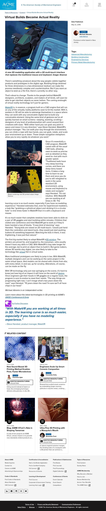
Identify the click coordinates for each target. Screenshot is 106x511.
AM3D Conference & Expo (17, 297)
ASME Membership (83, 471)
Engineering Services (80, 59)
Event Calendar (58, 480)
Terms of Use (29, 504)
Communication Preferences (71, 504)
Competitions (57, 485)
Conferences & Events (60, 476)
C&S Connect (9, 485)
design (61, 273)
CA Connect (33, 468)
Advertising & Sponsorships (14, 471)
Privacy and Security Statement (47, 504)
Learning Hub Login (35, 485)
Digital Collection (58, 471)
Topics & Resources (11, 12)
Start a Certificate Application (38, 463)
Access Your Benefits (84, 482)
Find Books (56, 463)
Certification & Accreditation (38, 460)
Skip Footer (4, 456)
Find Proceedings (58, 468)
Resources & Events (35, 471)
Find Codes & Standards (12, 479)
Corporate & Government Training (40, 482)
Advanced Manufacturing (81, 54)
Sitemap (32, 507)
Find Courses (33, 480)
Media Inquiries (10, 463)
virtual (22, 252)
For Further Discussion (20, 304)
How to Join (81, 477)
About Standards (10, 482)
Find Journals (57, 466)
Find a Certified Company (37, 466)
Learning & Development (37, 476)
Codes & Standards (11, 476)
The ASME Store (82, 485)
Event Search (57, 482)
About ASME (9, 460)
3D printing (51, 239)
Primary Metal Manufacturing (83, 62)
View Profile (84, 36)
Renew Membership (83, 479)
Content (22, 12)
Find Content (81, 463)
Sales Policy (22, 507)
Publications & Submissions (62, 460)
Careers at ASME (10, 468)
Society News (81, 466)
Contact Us (8, 466)
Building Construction (80, 57)
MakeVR (9, 107)
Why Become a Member (84, 474)
